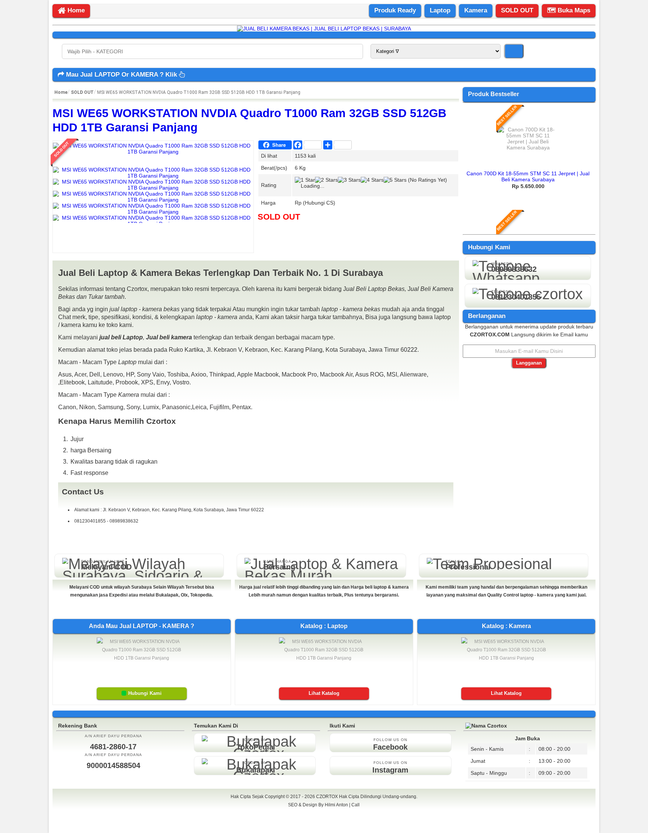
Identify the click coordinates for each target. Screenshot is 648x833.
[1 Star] (305, 180)
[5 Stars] (395, 180)
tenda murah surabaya (324, 821)
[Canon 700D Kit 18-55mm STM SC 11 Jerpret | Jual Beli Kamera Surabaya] (528, 148)
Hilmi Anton (336, 804)
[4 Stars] (372, 180)
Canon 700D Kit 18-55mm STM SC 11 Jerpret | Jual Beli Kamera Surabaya (528, 176)
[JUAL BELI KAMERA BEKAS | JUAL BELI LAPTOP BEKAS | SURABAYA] (324, 29)
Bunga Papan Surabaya (323, 813)
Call (355, 804)
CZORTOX (327, 796)
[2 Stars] (326, 180)
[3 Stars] (349, 180)
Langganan (529, 363)
